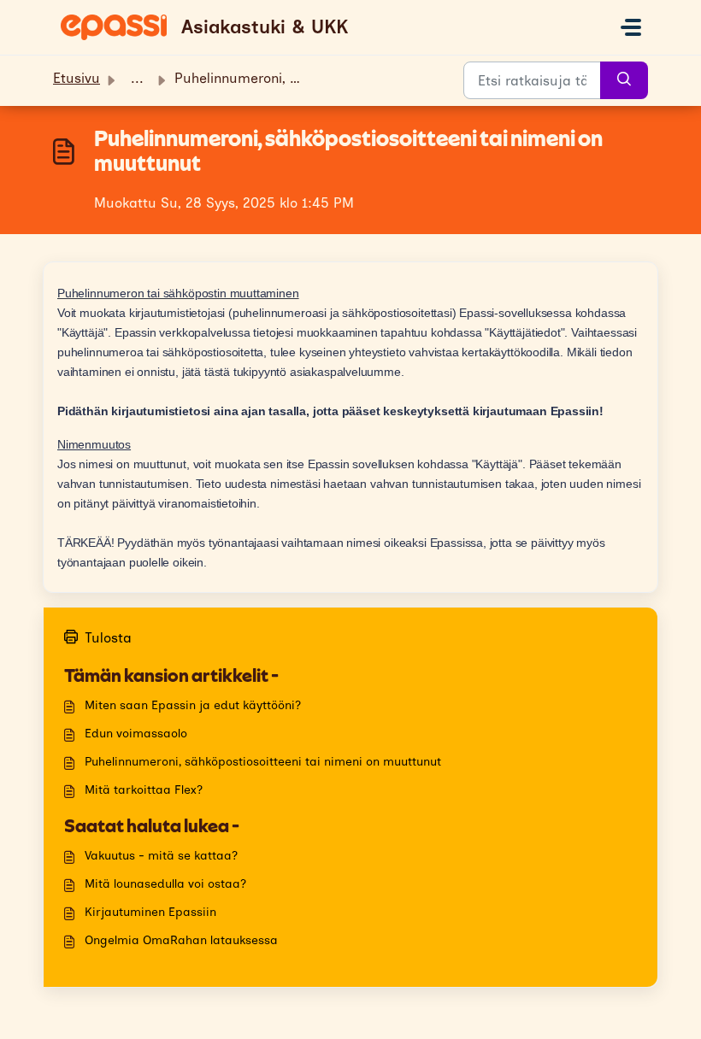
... (137, 78)
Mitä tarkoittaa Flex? (144, 790)
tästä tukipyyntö (245, 372)
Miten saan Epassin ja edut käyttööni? (193, 705)
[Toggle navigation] (631, 27)
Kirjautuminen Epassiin (150, 912)
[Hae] (624, 80)
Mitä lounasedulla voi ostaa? (165, 884)
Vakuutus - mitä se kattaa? (161, 855)
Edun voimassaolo (136, 733)
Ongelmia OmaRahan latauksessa (181, 940)
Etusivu (76, 78)
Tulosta (108, 638)
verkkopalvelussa (204, 332)
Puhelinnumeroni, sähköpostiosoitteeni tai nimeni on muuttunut (263, 761)
